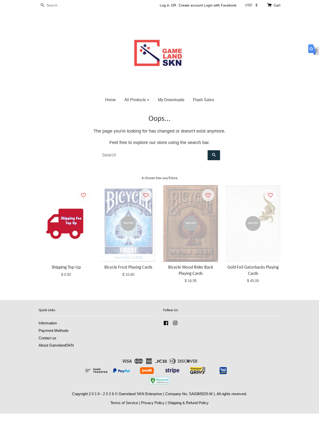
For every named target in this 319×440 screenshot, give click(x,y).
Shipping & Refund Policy (188, 403)
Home (110, 100)
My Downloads (171, 100)
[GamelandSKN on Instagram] (175, 324)
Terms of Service (124, 403)
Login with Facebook (220, 5)
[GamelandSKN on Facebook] (166, 324)
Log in (164, 5)
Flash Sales (203, 100)
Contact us (47, 338)
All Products (135, 100)
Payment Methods (54, 330)
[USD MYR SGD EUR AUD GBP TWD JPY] (251, 4)
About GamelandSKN (56, 345)
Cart (277, 5)
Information (48, 323)
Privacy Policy (152, 403)
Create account (191, 5)
